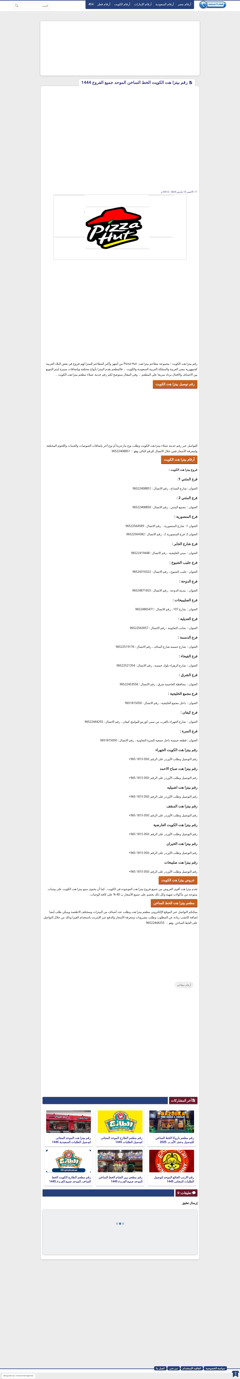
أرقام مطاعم (184, 984)
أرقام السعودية (164, 4)
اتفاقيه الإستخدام (192, 1368)
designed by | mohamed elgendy (18, 1375)
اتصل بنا (160, 1368)
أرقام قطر (103, 4)
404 (90, 4)
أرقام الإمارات (143, 4)
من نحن (173, 1368)
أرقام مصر (184, 4)
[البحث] (16, 6)
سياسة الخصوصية (215, 1368)
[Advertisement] (120, 48)
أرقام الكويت (122, 4)
